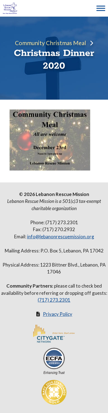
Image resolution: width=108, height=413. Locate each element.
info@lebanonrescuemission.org (60, 236)
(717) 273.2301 (54, 300)
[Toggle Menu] (100, 8)
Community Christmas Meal (50, 42)
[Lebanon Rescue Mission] (10, 8)
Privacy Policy (57, 314)
